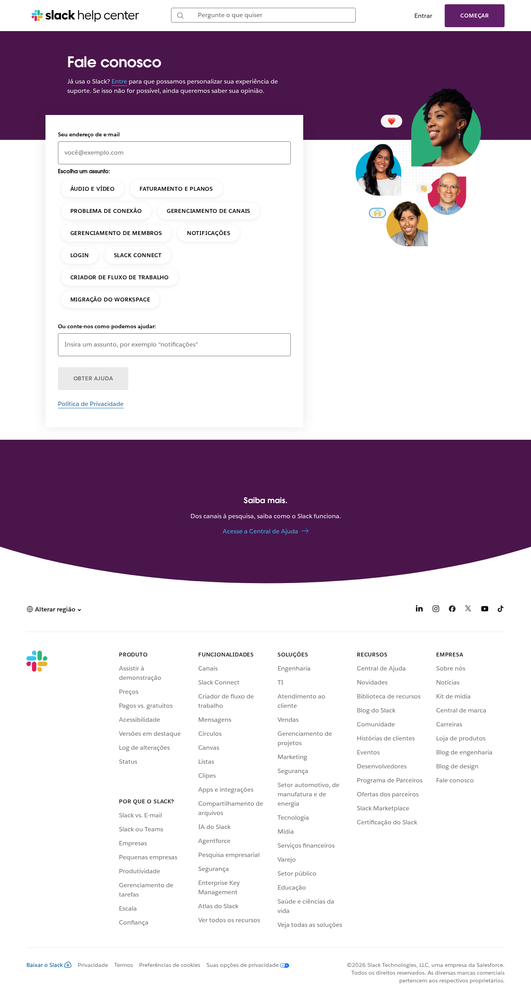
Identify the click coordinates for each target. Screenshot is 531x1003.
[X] (468, 610)
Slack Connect (138, 255)
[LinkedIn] (419, 610)
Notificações (209, 233)
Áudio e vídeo (92, 188)
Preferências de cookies (169, 964)
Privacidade (93, 964)
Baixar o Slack (44, 964)
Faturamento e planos (176, 188)
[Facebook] (452, 610)
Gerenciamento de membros (116, 233)
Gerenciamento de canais (208, 210)
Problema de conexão (106, 210)
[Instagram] (435, 610)
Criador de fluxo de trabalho (119, 277)
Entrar (423, 16)
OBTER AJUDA (93, 378)
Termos (123, 964)
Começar (474, 15)
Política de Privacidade (91, 404)
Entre (119, 81)
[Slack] (36, 791)
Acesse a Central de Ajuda (260, 531)
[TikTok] (501, 610)
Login (79, 255)
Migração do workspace (110, 299)
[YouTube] (484, 610)
